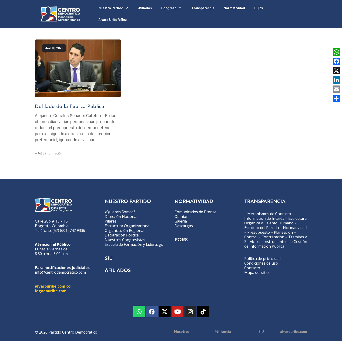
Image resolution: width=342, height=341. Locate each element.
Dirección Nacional (121, 216)
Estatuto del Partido (261, 227)
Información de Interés (264, 218)
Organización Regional (124, 230)
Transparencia (202, 8)
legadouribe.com (51, 290)
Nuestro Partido (110, 8)
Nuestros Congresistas (125, 239)
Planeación (283, 232)
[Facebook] (152, 311)
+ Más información (49, 153)
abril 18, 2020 (53, 48)
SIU (108, 258)
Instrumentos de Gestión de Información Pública (275, 244)
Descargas (183, 225)
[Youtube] (177, 311)
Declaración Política (122, 235)
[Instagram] (190, 311)
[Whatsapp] (139, 311)
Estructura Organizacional (127, 225)
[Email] (336, 89)
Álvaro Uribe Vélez (112, 20)
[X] (336, 70)
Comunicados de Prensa (195, 211)
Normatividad (234, 8)
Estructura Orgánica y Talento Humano (275, 221)
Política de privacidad (262, 258)
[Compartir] (336, 98)
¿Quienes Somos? (120, 211)
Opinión (181, 216)
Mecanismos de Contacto (269, 213)
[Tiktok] (203, 311)
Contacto (252, 267)
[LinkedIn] (336, 80)
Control (251, 236)
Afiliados (145, 8)
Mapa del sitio (256, 272)
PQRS (258, 8)
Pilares (111, 221)
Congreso (169, 8)
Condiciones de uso (261, 263)
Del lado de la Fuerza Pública (69, 106)
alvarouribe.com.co (52, 286)
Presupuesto (258, 232)
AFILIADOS (118, 270)
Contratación (273, 236)
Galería (180, 221)
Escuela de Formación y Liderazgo (134, 244)
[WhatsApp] (336, 52)
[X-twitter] (165, 311)
